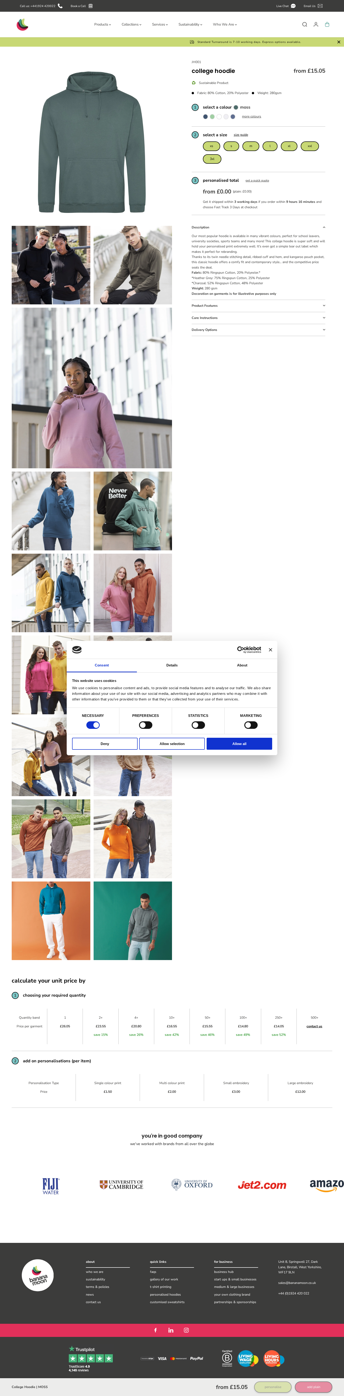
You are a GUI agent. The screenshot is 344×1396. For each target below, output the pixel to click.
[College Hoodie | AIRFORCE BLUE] (205, 117)
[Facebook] (155, 1330)
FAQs (153, 1272)
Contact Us (93, 1302)
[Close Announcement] (339, 42)
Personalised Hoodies (165, 1294)
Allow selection (172, 744)
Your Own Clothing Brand (232, 1294)
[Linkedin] (170, 1330)
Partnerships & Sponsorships (235, 1302)
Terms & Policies (97, 1287)
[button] (286, 6)
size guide (241, 134)
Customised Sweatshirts (167, 1302)
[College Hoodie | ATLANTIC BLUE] (232, 117)
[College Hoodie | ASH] (226, 117)
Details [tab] (172, 665)
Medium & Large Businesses (234, 1287)
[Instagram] (186, 1330)
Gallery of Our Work (164, 1279)
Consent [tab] (102, 665)
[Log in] (316, 24)
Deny (105, 744)
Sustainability (95, 1279)
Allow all (239, 744)
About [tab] (242, 665)
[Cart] (327, 24)
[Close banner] (270, 649)
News (90, 1294)
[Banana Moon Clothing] (22, 24)
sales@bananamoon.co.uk (297, 1283)
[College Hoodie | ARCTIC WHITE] (219, 117)
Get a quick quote (257, 180)
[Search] (305, 24)
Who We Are (94, 1272)
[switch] (145, 725)
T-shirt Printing (160, 1287)
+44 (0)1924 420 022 (293, 1293)
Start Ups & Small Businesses (235, 1279)
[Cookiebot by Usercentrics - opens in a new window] (240, 649)
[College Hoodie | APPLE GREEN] (212, 117)
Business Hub (224, 1272)
